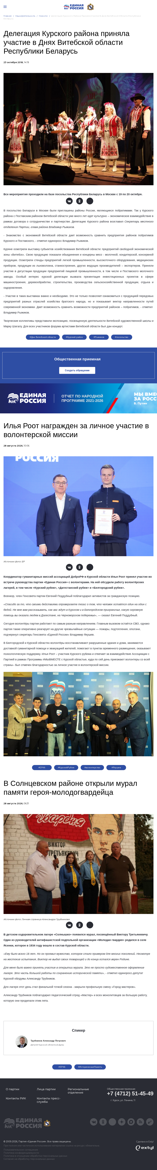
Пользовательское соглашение (21, 1150)
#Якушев (116, 767)
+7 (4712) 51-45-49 (130, 1093)
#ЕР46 (41, 767)
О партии (12, 1089)
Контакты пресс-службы (48, 1100)
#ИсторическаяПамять (90, 1067)
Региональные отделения (78, 1091)
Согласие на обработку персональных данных (29, 1159)
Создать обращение (77, 370)
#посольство (121, 337)
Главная (8, 16)
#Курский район (74, 337)
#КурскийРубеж (66, 767)
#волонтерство (92, 767)
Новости (43, 16)
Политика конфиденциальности (21, 1153)
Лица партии (46, 1089)
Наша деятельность (25, 16)
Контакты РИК (16, 1098)
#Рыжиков (99, 337)
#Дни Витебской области (43, 337)
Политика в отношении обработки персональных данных (35, 1156)
